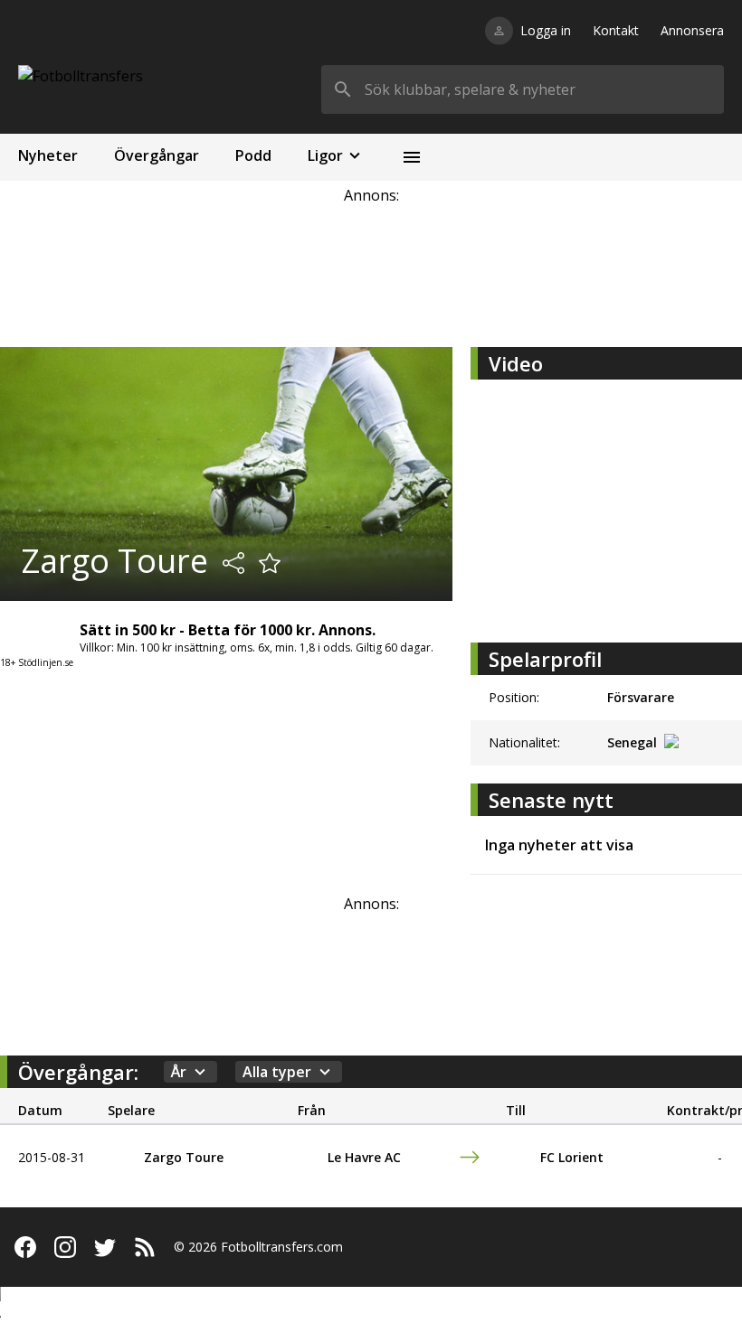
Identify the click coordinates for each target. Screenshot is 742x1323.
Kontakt (616, 30)
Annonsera (692, 30)
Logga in (545, 30)
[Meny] (412, 157)
